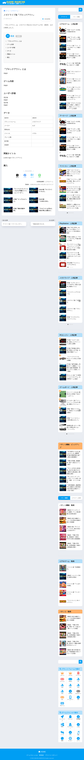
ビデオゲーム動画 (76, 498)
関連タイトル (11, 54)
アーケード (64, 16)
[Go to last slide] (60, 189)
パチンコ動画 (64, 498)
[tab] (67, 212)
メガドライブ (49, 184)
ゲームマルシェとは (32, 755)
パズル (42, 184)
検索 (80, 10)
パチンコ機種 (76, 16)
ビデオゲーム (49, 181)
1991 (32, 184)
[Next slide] (79, 189)
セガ (37, 184)
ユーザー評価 (11, 47)
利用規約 (41, 755)
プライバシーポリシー (51, 755)
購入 (8, 57)
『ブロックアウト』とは (14, 41)
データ (9, 51)
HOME (43, 752)
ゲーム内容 (10, 44)
